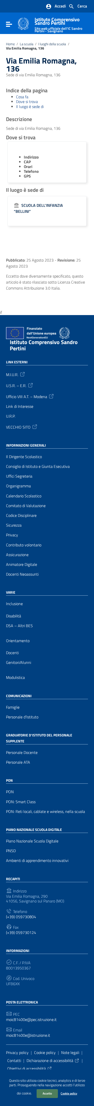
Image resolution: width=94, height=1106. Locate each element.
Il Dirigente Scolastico (24, 456)
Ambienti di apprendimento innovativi (37, 860)
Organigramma (18, 486)
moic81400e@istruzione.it (28, 1035)
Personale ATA (18, 762)
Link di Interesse (19, 406)
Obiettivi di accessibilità (26, 1068)
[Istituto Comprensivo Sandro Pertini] (23, 23)
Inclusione (14, 603)
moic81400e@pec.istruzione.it (31, 1019)
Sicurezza (14, 525)
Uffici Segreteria (19, 476)
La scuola (26, 44)
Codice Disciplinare (21, 515)
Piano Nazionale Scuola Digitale (32, 841)
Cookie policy (69, 1093)
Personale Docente (22, 752)
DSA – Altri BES (19, 625)
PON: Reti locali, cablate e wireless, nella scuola (45, 811)
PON (10, 791)
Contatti (14, 1060)
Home (10, 44)
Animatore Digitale (21, 564)
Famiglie (13, 707)
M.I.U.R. (12, 374)
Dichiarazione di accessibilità (50, 1060)
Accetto (47, 1093)
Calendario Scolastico (23, 496)
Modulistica (15, 677)
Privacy (12, 535)
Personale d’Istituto (22, 717)
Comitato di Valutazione (26, 505)
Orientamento (18, 640)
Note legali (70, 1052)
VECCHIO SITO (18, 427)
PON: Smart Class (21, 801)
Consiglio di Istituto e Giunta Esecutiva (38, 466)
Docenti (12, 652)
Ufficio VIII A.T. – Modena (26, 396)
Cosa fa (22, 97)
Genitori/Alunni (18, 662)
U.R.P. (10, 416)
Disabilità (13, 616)
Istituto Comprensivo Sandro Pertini (58, 24)
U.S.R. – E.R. (16, 385)
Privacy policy (17, 1052)
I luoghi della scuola (52, 44)
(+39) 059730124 (21, 932)
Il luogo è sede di (30, 107)
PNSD (11, 850)
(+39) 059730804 (21, 916)
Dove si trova (27, 102)
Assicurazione (17, 554)
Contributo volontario (23, 545)
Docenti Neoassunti (22, 574)
